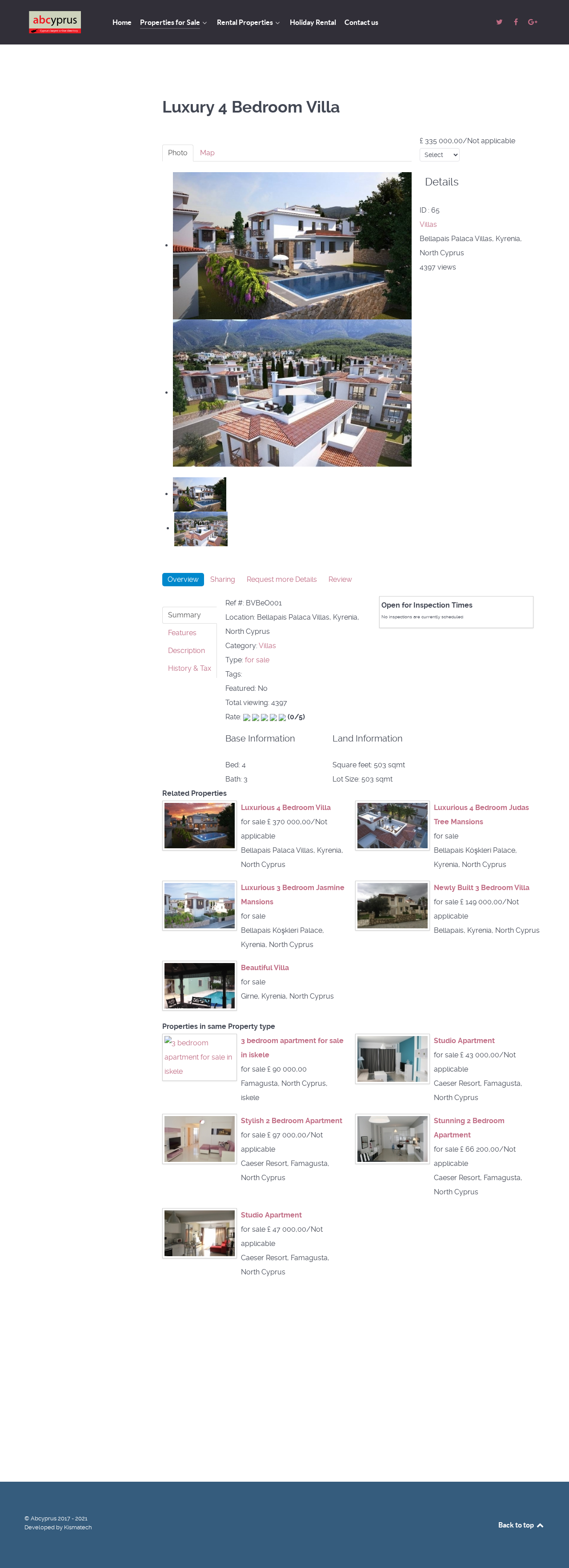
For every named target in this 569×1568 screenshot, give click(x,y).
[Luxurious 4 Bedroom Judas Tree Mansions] (392, 825)
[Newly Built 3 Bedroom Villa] (392, 905)
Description (186, 650)
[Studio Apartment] (392, 1058)
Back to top (516, 1525)
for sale (257, 660)
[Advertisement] (84, 210)
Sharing (222, 579)
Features (182, 633)
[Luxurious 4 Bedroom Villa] (199, 825)
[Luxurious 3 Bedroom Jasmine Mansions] (199, 905)
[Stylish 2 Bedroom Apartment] (199, 1138)
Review (340, 579)
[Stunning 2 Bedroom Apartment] (392, 1138)
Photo (178, 153)
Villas (428, 224)
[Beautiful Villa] (199, 985)
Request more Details (282, 579)
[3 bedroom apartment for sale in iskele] (199, 1057)
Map (207, 153)
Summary (184, 615)
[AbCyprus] (58, 22)
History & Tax (189, 668)
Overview (183, 579)
